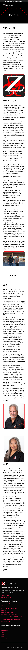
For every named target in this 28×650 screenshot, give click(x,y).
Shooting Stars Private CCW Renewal (11, 617)
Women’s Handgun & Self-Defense (10, 619)
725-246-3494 (9, 1)
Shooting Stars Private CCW (9, 614)
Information (4, 630)
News (2, 634)
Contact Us (4, 639)
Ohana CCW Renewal (7, 612)
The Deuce (4, 606)
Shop (2, 636)
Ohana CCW (4, 610)
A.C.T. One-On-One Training (9, 608)
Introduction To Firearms (8, 604)
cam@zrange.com (6, 597)
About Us (3, 628)
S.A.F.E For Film (5, 621)
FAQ (2, 632)
